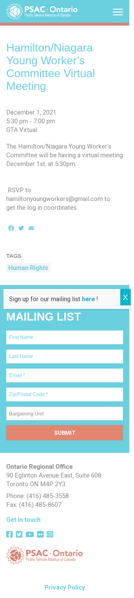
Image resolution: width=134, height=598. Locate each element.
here (88, 299)
